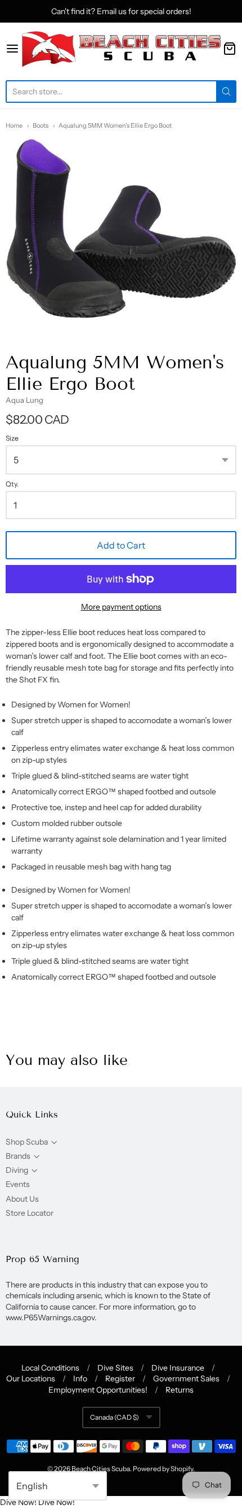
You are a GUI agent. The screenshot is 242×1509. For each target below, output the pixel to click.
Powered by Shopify (163, 1468)
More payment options (121, 607)
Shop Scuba (27, 1142)
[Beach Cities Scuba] (121, 48)
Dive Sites (115, 1368)
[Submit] (226, 91)
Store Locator (29, 1213)
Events (18, 1184)
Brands (18, 1156)
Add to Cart (121, 545)
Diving (17, 1170)
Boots (40, 125)
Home (14, 125)
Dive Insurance (177, 1368)
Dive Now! (18, 1502)
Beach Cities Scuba (100, 1468)
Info (80, 1378)
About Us (22, 1199)
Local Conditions (50, 1368)
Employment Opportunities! (97, 1390)
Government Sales (186, 1378)
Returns (179, 1390)
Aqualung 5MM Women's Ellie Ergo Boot (115, 125)
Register (120, 1378)
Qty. (12, 484)
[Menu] (12, 48)
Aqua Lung (24, 400)
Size (12, 438)
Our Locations (30, 1378)
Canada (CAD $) (114, 1417)
